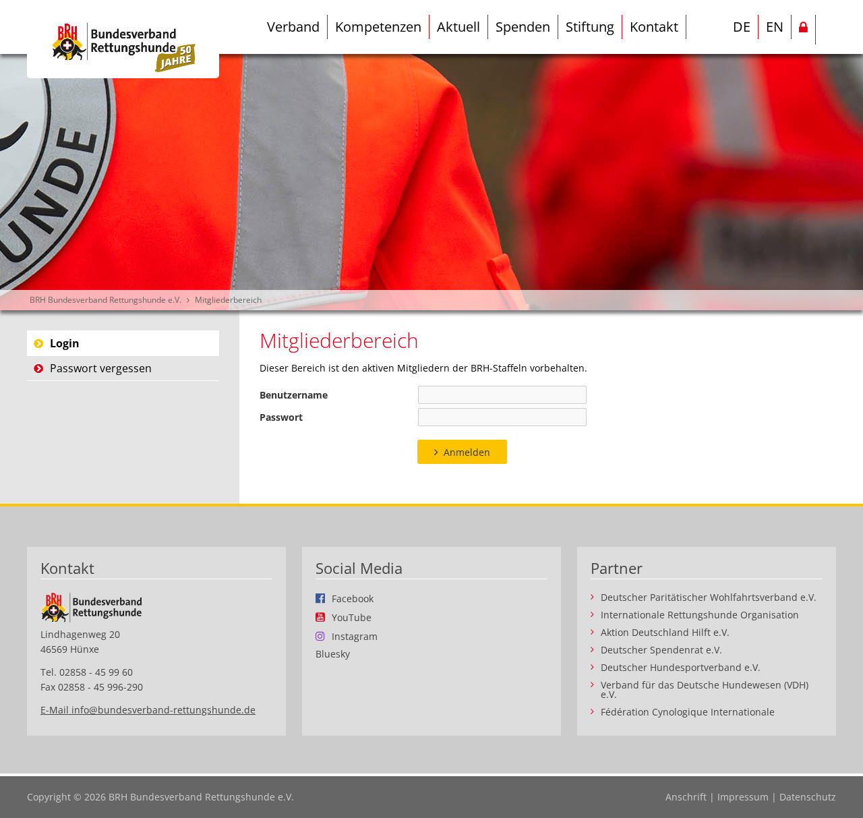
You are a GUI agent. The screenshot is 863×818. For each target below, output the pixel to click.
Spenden (523, 27)
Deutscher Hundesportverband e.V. (681, 667)
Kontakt (654, 27)
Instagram (355, 636)
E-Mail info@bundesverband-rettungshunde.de (148, 709)
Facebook (353, 598)
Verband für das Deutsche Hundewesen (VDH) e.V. (704, 689)
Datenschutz (807, 796)
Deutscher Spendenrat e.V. (661, 650)
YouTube (351, 617)
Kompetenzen (378, 27)
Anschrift (686, 796)
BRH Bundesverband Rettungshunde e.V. (105, 299)
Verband (293, 27)
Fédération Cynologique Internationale (688, 712)
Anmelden (467, 452)
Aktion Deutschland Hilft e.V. (665, 632)
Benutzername (294, 394)
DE (741, 27)
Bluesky (333, 654)
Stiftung (590, 27)
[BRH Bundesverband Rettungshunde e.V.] (123, 39)
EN (774, 27)
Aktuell (458, 27)
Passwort (281, 417)
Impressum (743, 796)
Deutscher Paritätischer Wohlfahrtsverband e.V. (708, 597)
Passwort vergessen (101, 368)
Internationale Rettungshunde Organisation (700, 615)
